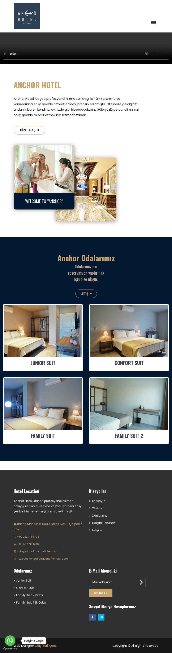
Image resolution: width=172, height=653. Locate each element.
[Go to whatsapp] (10, 640)
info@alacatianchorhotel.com (37, 551)
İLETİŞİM (86, 293)
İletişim (97, 530)
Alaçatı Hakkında (104, 523)
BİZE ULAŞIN (29, 130)
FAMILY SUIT (43, 435)
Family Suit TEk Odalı (31, 602)
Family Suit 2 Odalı (29, 595)
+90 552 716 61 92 (28, 544)
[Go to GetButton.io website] (10, 648)
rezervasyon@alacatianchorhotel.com (43, 558)
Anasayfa (99, 501)
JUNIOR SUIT (43, 362)
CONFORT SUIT (129, 362)
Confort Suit (25, 588)
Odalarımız (99, 515)
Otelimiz (98, 508)
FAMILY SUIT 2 (129, 435)
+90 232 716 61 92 (28, 536)
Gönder (101, 593)
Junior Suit (23, 580)
